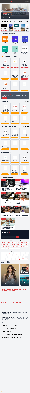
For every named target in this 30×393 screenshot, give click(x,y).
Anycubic (26, 246)
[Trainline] (5, 49)
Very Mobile (3, 246)
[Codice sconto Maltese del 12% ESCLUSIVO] (8, 211)
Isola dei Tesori (3, 244)
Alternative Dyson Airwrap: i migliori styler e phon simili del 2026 (10, 283)
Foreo (12, 242)
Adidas (2, 257)
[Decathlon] (25, 39)
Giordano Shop (26, 242)
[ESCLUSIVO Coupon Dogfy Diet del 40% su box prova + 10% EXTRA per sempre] (22, 198)
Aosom (9, 242)
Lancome (22, 244)
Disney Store (13, 248)
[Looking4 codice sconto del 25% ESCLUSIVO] (22, 211)
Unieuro (17, 259)
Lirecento (7, 246)
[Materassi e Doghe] (25, 49)
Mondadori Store (8, 259)
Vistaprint (21, 242)
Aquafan (21, 259)
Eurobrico (5, 242)
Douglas (26, 244)
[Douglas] (15, 49)
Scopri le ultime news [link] (23, 262)
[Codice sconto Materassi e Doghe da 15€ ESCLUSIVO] (8, 224)
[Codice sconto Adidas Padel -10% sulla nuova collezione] (8, 198)
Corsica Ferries (8, 248)
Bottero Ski (18, 248)
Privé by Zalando (10, 257)
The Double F (17, 242)
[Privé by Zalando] (15, 39)
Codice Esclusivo (4, 30)
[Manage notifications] (1, 391)
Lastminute (3, 259)
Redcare (13, 259)
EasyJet (24, 257)
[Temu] (5, 39)
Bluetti (13, 246)
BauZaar (6, 257)
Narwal (12, 244)
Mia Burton (3, 248)
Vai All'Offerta (5, 112)
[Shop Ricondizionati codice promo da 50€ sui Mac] (22, 185)
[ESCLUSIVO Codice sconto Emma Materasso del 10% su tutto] (15, 11)
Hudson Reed (22, 246)
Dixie (2, 242)
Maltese (18, 244)
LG (10, 246)
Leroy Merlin (25, 259)
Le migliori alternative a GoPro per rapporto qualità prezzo (24, 270)
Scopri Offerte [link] (25, 101)
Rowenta (8, 244)
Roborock (17, 246)
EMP (15, 244)
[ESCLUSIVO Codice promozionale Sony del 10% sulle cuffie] (8, 185)
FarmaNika (16, 257)
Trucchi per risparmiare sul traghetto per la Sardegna (24, 281)
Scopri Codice (5, 78)
